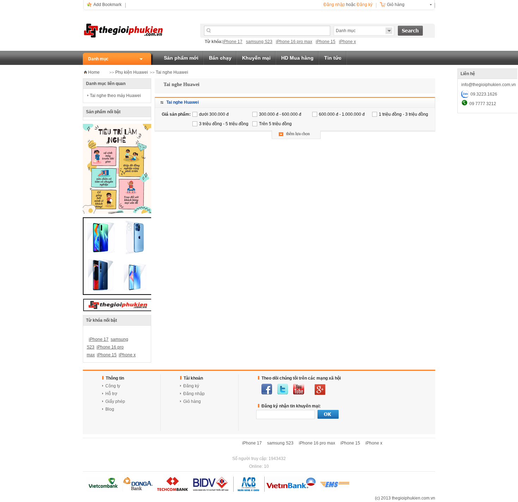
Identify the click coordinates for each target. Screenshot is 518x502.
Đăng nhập (334, 4)
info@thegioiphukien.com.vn (488, 84)
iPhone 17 (232, 41)
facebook (266, 389)
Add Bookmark (107, 4)
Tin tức (332, 58)
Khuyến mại (256, 58)
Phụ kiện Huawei (131, 72)
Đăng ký (364, 4)
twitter (282, 389)
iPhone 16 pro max (294, 41)
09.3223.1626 (483, 94)
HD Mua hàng (297, 58)
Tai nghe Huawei (172, 72)
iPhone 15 (325, 41)
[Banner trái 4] (118, 310)
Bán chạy (220, 58)
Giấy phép (115, 401)
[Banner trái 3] (118, 293)
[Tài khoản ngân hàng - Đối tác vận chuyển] (217, 490)
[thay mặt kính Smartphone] (118, 212)
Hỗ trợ (111, 393)
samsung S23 (259, 41)
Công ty (112, 385)
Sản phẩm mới (181, 58)
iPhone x (347, 41)
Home (94, 72)
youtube (298, 389)
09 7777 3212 (482, 103)
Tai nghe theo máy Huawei (115, 95)
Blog (109, 409)
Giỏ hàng (396, 4)
